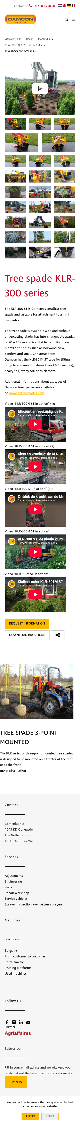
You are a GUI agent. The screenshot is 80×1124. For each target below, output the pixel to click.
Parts (8, 887)
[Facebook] (7, 1022)
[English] (64, 6)
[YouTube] (28, 1023)
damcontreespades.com (26, 393)
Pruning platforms (18, 968)
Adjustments (14, 876)
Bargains (11, 951)
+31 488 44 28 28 (43, 6)
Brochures (12, 939)
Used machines (16, 974)
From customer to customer (25, 956)
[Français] (73, 6)
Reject (50, 1116)
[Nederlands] (60, 6)
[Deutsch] (69, 6)
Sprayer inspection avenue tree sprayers (34, 904)
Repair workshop (17, 893)
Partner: (10, 1027)
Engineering (13, 881)
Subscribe (16, 1082)
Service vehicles (16, 899)
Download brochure (27, 635)
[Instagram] (14, 1022)
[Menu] (73, 19)
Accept (30, 1116)
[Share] (57, 635)
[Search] (66, 19)
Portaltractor (14, 962)
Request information (27, 623)
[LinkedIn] (21, 1022)
